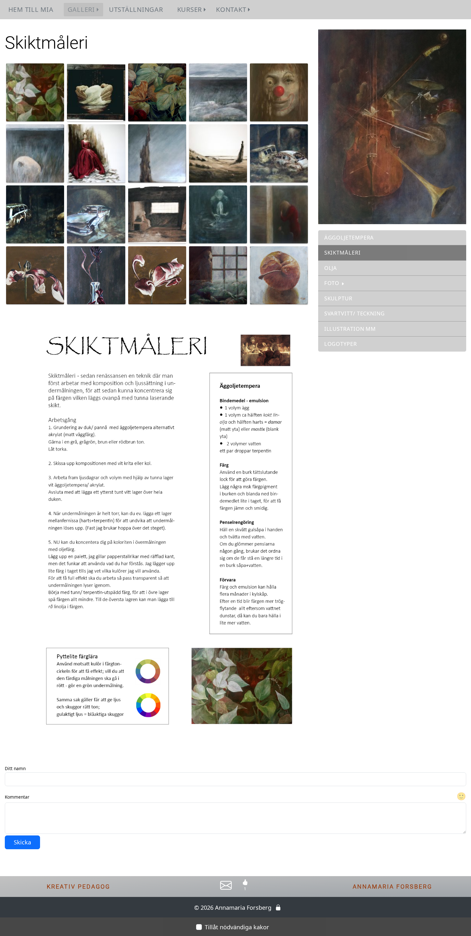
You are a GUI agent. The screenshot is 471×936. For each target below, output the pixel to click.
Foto (332, 283)
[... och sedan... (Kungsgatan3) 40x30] (96, 213)
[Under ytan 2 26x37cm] (35, 152)
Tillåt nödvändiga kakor (237, 927)
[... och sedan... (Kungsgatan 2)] (35, 213)
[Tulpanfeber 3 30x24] (157, 274)
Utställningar (136, 9)
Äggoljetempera (349, 237)
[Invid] (279, 213)
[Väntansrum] (157, 213)
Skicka (22, 842)
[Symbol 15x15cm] (279, 274)
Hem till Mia (31, 9)
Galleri (81, 9)
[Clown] (279, 91)
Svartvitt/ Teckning (354, 313)
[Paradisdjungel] (157, 91)
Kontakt (231, 9)
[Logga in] (278, 907)
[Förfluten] (218, 213)
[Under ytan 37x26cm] (218, 91)
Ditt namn (15, 768)
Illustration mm (350, 328)
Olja (330, 268)
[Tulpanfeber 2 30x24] (35, 274)
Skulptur (338, 298)
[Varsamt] (96, 91)
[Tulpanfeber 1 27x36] (96, 274)
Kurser (189, 9)
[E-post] (226, 888)
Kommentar (17, 797)
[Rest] (157, 152)
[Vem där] (35, 91)
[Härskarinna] (96, 152)
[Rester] (279, 152)
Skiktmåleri (342, 252)
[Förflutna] (218, 274)
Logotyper (340, 343)
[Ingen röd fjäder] (218, 152)
